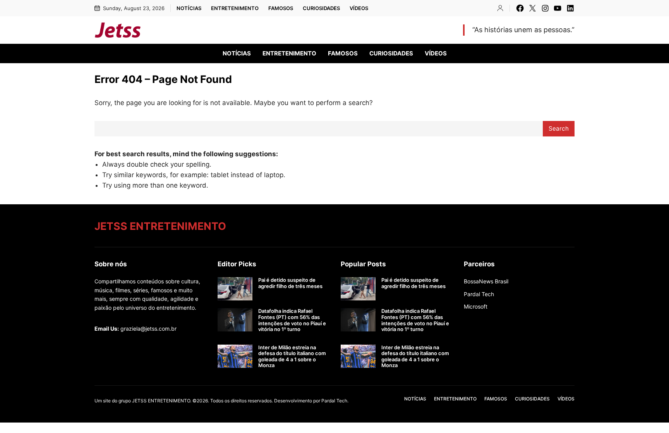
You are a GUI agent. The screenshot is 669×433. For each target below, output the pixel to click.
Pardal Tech (479, 294)
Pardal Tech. (334, 401)
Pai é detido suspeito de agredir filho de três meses (290, 283)
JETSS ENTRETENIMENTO (210, 30)
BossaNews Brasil (486, 281)
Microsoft (475, 306)
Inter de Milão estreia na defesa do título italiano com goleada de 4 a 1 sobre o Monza (292, 357)
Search (559, 128)
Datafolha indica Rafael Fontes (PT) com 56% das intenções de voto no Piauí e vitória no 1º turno (292, 320)
